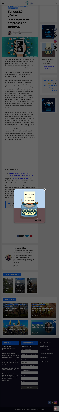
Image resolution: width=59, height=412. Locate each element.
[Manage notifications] (55, 408)
